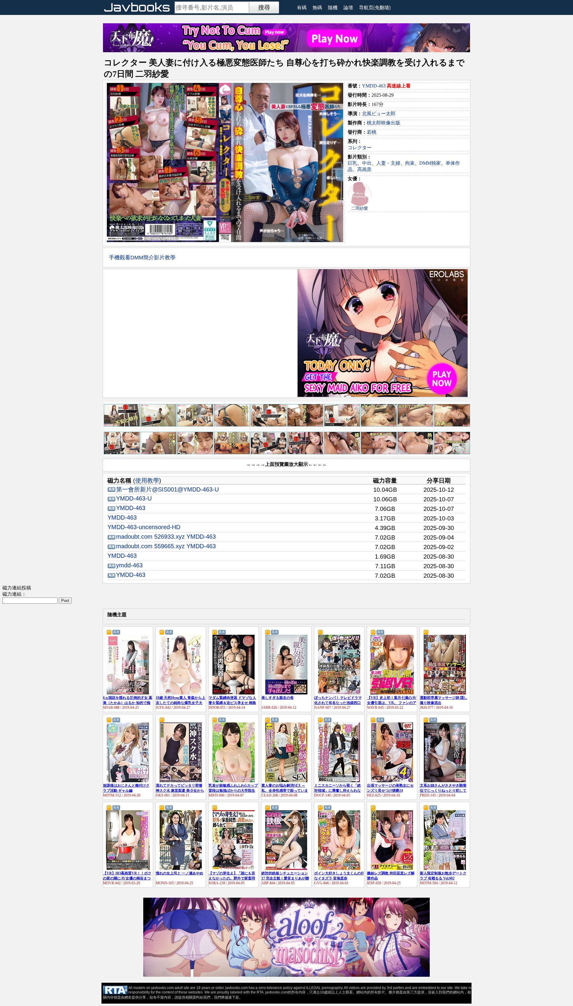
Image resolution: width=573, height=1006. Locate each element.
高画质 (364, 169)
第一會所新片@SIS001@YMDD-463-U (167, 489)
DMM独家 (430, 163)
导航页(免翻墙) (375, 7)
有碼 (301, 7)
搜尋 (264, 7)
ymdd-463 (129, 565)
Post (65, 600)
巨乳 (352, 163)
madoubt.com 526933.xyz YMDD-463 (166, 536)
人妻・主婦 (388, 163)
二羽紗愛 (359, 208)
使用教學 (147, 480)
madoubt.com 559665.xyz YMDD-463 (166, 546)
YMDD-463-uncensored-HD (143, 527)
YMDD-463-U (134, 498)
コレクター (360, 147)
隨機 (333, 7)
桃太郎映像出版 (383, 122)
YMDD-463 (374, 85)
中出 (367, 163)
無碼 (317, 7)
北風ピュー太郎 (378, 113)
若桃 (371, 132)
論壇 (348, 7)
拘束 (410, 163)
